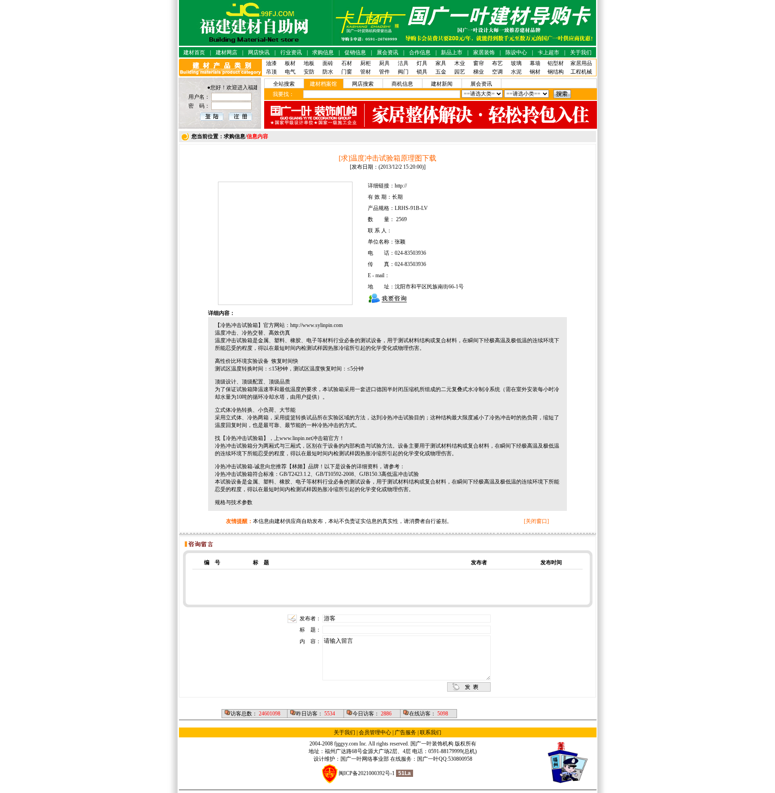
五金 (440, 72)
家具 (440, 63)
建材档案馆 (323, 84)
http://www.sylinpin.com (316, 325)
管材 (365, 72)
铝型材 (556, 63)
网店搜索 (363, 84)
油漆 (271, 63)
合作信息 (420, 52)
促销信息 (355, 52)
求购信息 (323, 52)
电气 (290, 72)
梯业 (478, 72)
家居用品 (581, 63)
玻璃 (516, 63)
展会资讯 (387, 52)
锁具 (422, 72)
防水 (327, 72)
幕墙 (535, 63)
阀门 (403, 72)
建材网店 (226, 52)
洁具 (403, 63)
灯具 (422, 63)
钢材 (535, 72)
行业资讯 (291, 52)
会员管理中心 (375, 732)
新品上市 (451, 52)
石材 (346, 63)
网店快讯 (259, 52)
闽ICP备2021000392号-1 (367, 773)
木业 (459, 63)
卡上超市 (548, 52)
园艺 (459, 72)
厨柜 (365, 63)
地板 (309, 63)
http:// (401, 186)
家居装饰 (484, 52)
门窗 (346, 72)
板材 (290, 63)
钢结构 (556, 72)
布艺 (497, 63)
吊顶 (271, 72)
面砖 (327, 63)
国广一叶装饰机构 (431, 744)
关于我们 (581, 52)
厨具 (384, 63)
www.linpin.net (295, 438)
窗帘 (478, 63)
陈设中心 (516, 52)
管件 (384, 72)
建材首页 (194, 52)
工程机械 (581, 72)
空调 (497, 72)
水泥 (516, 72)
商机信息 (402, 84)
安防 (309, 72)
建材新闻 (442, 84)
